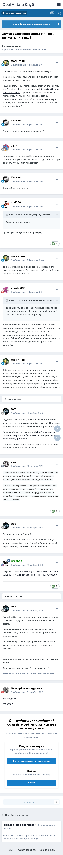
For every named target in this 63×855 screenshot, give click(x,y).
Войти (31, 782)
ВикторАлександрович (26, 688)
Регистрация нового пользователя (31, 761)
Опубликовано (27, 64)
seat (14, 462)
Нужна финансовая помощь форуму (31, 24)
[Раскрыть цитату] (7, 214)
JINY (14, 145)
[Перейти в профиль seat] (6, 464)
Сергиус (16, 120)
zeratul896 (18, 288)
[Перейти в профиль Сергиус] (6, 122)
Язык (11, 849)
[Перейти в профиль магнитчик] (6, 63)
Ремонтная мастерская (33, 49)
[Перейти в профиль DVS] (6, 411)
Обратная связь (27, 849)
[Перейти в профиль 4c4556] (6, 204)
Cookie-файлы (47, 849)
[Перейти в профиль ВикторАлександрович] (6, 690)
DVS (13, 409)
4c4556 (16, 202)
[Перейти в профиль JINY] (6, 147)
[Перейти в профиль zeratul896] (6, 290)
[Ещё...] (57, 63)
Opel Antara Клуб (18, 4)
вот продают (9, 698)
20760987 (8, 704)
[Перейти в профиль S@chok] (6, 563)
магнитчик (15, 46)
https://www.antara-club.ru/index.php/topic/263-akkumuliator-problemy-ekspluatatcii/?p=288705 (29, 435)
